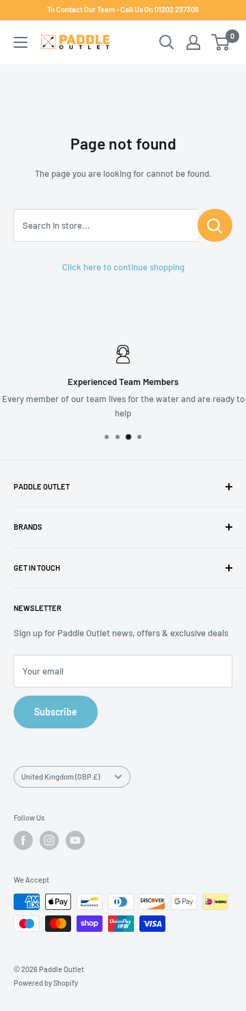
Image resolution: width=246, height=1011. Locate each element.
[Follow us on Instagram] (49, 840)
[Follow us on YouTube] (75, 840)
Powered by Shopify (46, 982)
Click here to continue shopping (123, 266)
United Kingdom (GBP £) (60, 776)
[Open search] (166, 42)
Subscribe (55, 711)
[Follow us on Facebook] (23, 840)
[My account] (193, 42)
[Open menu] (20, 42)
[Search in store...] (214, 225)
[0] (221, 42)
